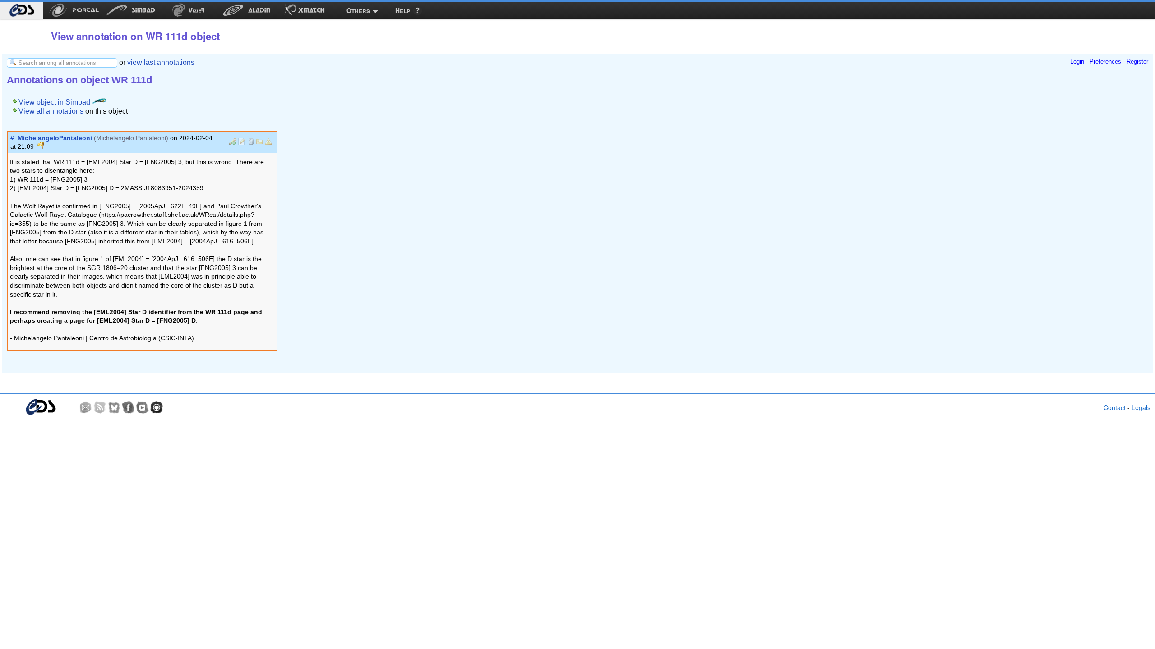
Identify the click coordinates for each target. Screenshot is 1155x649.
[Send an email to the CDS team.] (85, 407)
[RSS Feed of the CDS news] (99, 407)
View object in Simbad (55, 102)
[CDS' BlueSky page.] (114, 407)
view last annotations (160, 62)
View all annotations (50, 111)
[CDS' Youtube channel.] (142, 407)
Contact (1115, 407)
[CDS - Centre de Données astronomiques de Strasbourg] (40, 407)
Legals (1141, 407)
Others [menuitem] (358, 10)
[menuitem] (21, 10)
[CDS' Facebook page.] (128, 407)
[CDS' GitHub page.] (156, 407)
